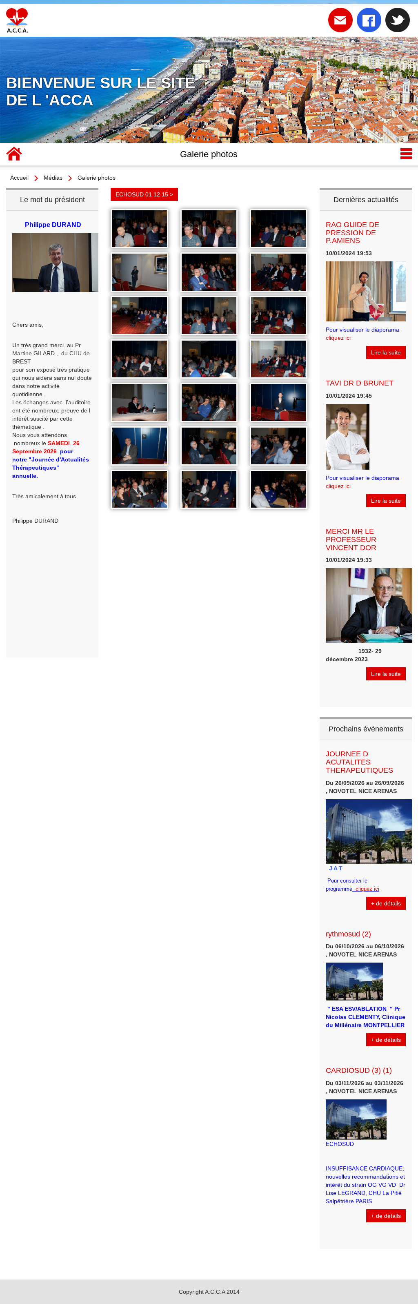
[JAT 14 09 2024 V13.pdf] (353, 889)
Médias (53, 177)
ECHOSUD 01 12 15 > (144, 194)
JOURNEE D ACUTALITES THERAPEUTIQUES (359, 762)
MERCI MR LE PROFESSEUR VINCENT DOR (351, 539)
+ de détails (386, 903)
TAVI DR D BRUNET (360, 383)
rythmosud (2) (348, 934)
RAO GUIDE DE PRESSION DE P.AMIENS (352, 233)
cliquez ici (338, 337)
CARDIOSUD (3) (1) (359, 1070)
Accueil (19, 177)
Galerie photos (97, 177)
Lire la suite (386, 352)
